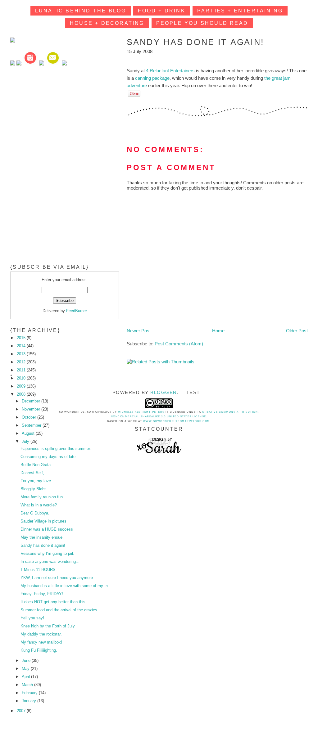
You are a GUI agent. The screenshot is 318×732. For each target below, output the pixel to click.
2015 (22, 337)
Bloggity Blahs (33, 489)
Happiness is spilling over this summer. (55, 448)
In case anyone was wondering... (50, 561)
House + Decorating (107, 23)
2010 (22, 378)
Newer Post (139, 330)
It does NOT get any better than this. (53, 602)
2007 (22, 710)
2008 (22, 394)
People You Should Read (202, 23)
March (28, 684)
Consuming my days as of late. (48, 456)
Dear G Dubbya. (34, 513)
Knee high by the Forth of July (47, 626)
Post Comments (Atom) (179, 343)
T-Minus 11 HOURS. (38, 569)
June (27, 660)
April (26, 676)
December (31, 401)
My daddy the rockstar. (41, 634)
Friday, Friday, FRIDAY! (41, 593)
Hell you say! (32, 618)
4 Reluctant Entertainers (170, 70)
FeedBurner (76, 310)
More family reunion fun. (42, 497)
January (29, 700)
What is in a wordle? (38, 505)
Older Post (297, 330)
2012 (22, 362)
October (29, 417)
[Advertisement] (56, 114)
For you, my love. (36, 480)
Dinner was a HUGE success (46, 529)
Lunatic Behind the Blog (80, 10)
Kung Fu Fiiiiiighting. (38, 650)
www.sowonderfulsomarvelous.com (176, 421)
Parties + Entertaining (240, 10)
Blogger (163, 392)
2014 (22, 346)
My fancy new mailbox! (41, 642)
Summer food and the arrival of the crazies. (59, 610)
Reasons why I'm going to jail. (47, 553)
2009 (22, 386)
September (32, 425)
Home (218, 330)
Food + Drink (161, 10)
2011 (22, 370)
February (30, 692)
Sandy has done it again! (42, 545)
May (26, 668)
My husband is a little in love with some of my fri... (65, 585)
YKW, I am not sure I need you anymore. (57, 577)
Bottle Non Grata (35, 464)
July (26, 441)
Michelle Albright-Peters (141, 412)
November (31, 409)
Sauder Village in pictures (43, 521)
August (29, 433)
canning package (152, 78)
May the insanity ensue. (42, 537)
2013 (22, 354)
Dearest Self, (32, 472)
